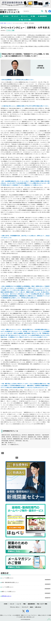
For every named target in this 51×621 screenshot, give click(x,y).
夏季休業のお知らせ (6, 596)
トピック (15, 16)
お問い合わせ (38, 607)
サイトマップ (25, 607)
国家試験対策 (43, 16)
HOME (6, 16)
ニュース (25, 16)
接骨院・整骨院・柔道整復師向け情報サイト (10, 11)
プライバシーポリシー (15, 607)
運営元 (31, 607)
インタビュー (9, 23)
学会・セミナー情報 (26, 19)
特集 (34, 16)
